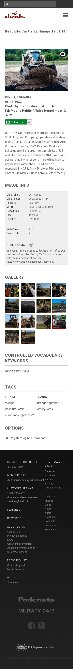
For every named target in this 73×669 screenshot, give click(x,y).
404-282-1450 (15, 466)
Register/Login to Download (27, 438)
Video (48, 504)
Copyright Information (19, 543)
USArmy (41, 396)
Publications (52, 525)
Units (11, 577)
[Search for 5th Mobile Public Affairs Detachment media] (65, 110)
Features (13, 509)
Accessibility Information (21, 548)
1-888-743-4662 (16, 493)
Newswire (14, 518)
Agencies (12, 582)
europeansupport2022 (19, 415)
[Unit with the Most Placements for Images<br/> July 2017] (11, 115)
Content (51, 496)
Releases (50, 471)
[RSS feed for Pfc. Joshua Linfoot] (53, 106)
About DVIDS (16, 526)
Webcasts (50, 529)
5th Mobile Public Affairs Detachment (33, 110)
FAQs (10, 539)
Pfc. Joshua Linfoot (34, 106)
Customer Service (17, 552)
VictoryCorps (44, 409)
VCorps (9, 403)
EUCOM (10, 396)
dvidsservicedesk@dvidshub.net (25, 480)
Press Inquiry (17, 560)
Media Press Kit (16, 569)
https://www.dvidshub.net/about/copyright (30, 261)
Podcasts (50, 521)
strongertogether (47, 403)
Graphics (50, 517)
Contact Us (13, 531)
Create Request (16, 565)
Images (49, 500)
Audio (48, 513)
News (48, 509)
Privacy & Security (17, 535)
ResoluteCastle (15, 409)
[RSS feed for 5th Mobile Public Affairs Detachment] (7, 115)
